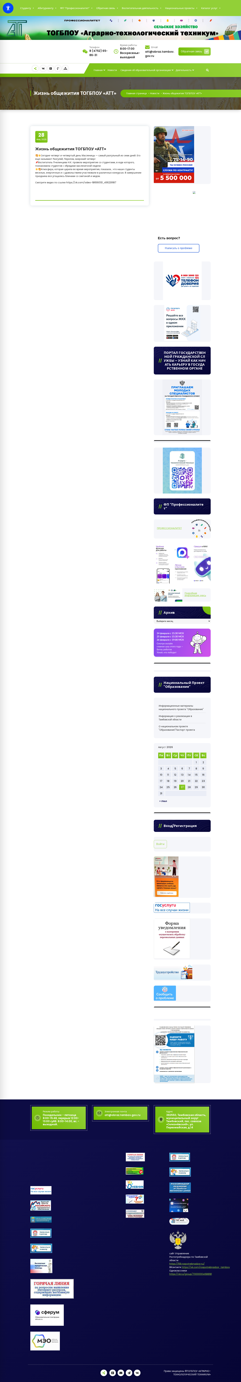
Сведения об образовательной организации (145, 70)
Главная (98, 70)
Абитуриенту (45, 8)
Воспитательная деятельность (140, 8)
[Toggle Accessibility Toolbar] (8, 8)
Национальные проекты (179, 8)
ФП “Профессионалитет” (75, 8)
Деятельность (183, 70)
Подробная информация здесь (195, 594)
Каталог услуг (209, 8)
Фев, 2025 (41, 136)
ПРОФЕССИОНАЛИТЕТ (169, 528)
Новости (112, 70)
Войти (160, 844)
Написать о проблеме (178, 248)
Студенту (25, 8)
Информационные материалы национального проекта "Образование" (181, 707)
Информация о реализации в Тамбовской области (175, 717)
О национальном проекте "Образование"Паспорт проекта (177, 728)
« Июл (163, 801)
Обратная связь (105, 8)
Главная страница (136, 93)
